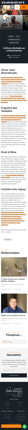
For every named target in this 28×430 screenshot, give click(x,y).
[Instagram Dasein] (14, 423)
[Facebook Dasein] (8, 423)
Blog (18, 36)
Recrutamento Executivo (21, 416)
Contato (7, 408)
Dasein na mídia (7, 416)
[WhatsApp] (25, 427)
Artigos (11, 36)
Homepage (7, 402)
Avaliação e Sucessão (21, 414)
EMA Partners (20, 402)
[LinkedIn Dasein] (11, 423)
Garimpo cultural (14, 42)
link (5, 232)
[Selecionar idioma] (12, 7)
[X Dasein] (19, 423)
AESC (20, 404)
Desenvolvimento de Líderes (21, 418)
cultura (9, 239)
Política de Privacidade (7, 418)
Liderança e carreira (7, 414)
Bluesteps (20, 406)
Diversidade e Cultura (14, 39)
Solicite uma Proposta (21, 420)
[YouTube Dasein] (17, 423)
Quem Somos (7, 404)
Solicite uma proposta (11, 426)
